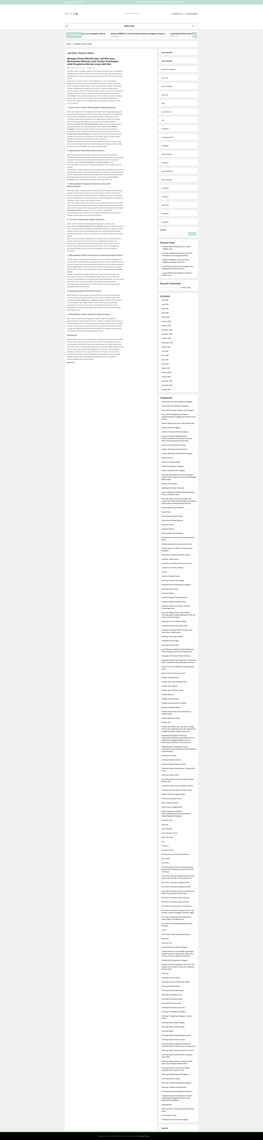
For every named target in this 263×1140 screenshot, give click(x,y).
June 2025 (165, 355)
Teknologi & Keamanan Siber (171, 1003)
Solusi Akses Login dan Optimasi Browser (176, 934)
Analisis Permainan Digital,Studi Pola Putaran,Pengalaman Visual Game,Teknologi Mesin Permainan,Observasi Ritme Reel (177, 438)
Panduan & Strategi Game (170, 678)
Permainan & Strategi (169, 756)
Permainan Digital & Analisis (171, 760)
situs (163, 103)
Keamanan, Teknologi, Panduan (172, 636)
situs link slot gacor (168, 69)
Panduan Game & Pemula (170, 699)
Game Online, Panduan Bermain (172, 520)
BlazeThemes (145, 1136)
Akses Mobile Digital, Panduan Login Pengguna (178, 410)
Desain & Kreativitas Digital (171, 462)
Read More (70, 362)
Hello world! (186, 288)
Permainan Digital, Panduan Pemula (174, 764)
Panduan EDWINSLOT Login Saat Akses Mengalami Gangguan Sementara (91, 34)
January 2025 (166, 377)
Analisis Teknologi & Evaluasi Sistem (174, 449)
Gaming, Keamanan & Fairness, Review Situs (177, 544)
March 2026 (166, 317)
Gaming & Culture (168, 525)
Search (163, 230)
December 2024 (167, 381)
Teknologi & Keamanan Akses (172, 995)
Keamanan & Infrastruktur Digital (173, 580)
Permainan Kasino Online (170, 775)
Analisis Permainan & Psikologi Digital (175, 432)
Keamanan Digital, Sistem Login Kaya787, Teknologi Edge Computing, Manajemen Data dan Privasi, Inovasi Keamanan (178, 615)
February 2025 (166, 372)
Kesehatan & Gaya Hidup (170, 645)
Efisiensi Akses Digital (169, 484)
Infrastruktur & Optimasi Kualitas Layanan (176, 555)
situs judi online (167, 820)
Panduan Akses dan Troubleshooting (174, 682)
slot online (165, 863)
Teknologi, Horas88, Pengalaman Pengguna (176, 1083)
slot (163, 120)
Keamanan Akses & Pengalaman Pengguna (176, 585)
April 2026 (165, 313)
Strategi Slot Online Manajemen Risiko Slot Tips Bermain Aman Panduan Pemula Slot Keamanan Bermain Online (178, 967)
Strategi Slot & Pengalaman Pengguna (174, 960)
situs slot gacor (167, 86)
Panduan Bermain (168, 694)
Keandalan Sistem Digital (170, 641)
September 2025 (167, 343)
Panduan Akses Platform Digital (172, 690)
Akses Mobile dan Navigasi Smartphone (175, 406)
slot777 (164, 930)
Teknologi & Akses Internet (171, 978)
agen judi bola (113, 112)
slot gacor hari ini (168, 137)
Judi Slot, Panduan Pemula (171, 576)
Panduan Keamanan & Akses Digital (174, 703)
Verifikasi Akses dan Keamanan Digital (175, 1120)
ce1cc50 (71, 68)
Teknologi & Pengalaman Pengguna (174, 1012)
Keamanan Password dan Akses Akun (175, 626)
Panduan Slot (166, 722)
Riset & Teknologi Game (170, 803)
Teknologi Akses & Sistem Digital (173, 1023)
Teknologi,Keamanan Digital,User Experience (177, 1091)
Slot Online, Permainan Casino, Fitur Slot (175, 898)
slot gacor (165, 129)
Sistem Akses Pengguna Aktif (172, 807)
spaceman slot (167, 943)
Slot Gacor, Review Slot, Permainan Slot (175, 854)
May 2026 (165, 308)
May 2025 (165, 360)
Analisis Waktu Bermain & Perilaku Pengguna (177, 453)
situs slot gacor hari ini (170, 833)
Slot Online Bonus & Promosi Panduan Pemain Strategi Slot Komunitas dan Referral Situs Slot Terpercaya (178, 869)
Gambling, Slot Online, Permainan (173, 488)
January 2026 (166, 326)
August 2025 (166, 347)
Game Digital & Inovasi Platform (173, 508)
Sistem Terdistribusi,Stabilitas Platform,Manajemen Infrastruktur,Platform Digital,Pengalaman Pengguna (176, 813)
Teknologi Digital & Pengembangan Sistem (176, 1035)
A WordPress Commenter (171, 288)
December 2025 (167, 330)
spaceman (165, 205)
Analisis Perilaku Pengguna (171, 428)
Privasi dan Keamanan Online (172, 799)
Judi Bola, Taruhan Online (170, 559)
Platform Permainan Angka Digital (173, 794)
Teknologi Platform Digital (171, 1079)
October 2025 (166, 338)
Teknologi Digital (167, 1031)
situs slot (165, 78)
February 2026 (166, 321)
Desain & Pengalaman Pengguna (173, 466)
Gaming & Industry (168, 529)
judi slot (164, 572)
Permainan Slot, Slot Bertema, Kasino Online (177, 790)
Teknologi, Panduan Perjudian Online (174, 1087)
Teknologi (165, 973)
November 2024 (167, 385)
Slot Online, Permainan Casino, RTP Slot (175, 902)
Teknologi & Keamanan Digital (172, 999)
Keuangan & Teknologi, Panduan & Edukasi (176, 656)
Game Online (166, 512)
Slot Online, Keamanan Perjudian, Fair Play (176, 887)
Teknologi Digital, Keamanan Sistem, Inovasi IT (178, 1050)
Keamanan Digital (168, 593)
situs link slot (166, 112)
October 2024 (166, 389)
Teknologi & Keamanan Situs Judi (173, 1007)
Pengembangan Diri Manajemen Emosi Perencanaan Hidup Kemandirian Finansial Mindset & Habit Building (179, 749)
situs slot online (167, 837)
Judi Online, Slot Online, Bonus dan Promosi (177, 563)
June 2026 (165, 304)
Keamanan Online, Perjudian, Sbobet (174, 621)
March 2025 (166, 368)
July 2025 (165, 351)
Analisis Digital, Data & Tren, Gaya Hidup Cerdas (178, 423)
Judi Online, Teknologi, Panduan (172, 568)
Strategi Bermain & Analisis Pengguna (174, 947)
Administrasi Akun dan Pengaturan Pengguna (177, 402)
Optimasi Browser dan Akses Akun (173, 673)
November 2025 (167, 334)
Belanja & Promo (167, 458)
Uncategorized (167, 1105)
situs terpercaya (167, 171)
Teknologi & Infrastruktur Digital (172, 990)
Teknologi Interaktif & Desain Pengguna (175, 1074)
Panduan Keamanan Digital (171, 707)
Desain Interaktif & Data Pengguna (173, 470)
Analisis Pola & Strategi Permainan (174, 445)
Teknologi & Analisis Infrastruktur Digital (175, 982)
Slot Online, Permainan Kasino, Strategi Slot (177, 906)
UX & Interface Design (169, 1115)
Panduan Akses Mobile (169, 686)
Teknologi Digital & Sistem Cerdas (173, 1040)
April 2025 (165, 364)
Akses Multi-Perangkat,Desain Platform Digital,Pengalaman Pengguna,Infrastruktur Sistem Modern (179, 417)
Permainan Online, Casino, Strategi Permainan (177, 786)
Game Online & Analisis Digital (172, 516)
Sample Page (129, 26)
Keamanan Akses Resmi (170, 589)
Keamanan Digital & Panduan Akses (174, 602)
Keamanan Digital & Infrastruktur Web (174, 597)
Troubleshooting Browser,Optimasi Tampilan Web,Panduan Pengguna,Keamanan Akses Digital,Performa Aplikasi (177, 1098)
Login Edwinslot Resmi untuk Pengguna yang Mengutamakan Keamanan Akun (157, 2)
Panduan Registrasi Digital (171, 718)
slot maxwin (166, 859)
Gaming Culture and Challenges (172, 533)
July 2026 (165, 300)
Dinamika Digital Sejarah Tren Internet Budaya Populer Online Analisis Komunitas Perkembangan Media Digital (179, 477)
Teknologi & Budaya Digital (171, 986)
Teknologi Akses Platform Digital (173, 1027)
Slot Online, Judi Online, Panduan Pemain (176, 882)
